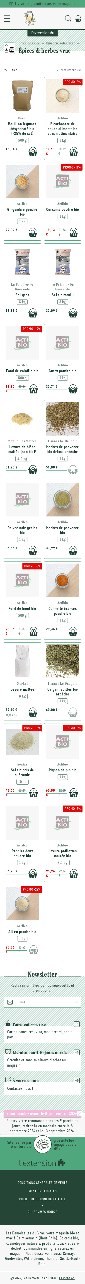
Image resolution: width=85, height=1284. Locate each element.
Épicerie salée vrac (60, 43)
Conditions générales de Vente (42, 1182)
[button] (7, 18)
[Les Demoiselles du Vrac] (30, 18)
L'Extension (67, 1278)
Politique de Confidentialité (42, 1199)
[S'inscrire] (72, 1002)
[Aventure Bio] (43, 1144)
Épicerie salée (29, 43)
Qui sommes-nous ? (43, 1211)
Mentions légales (43, 1190)
